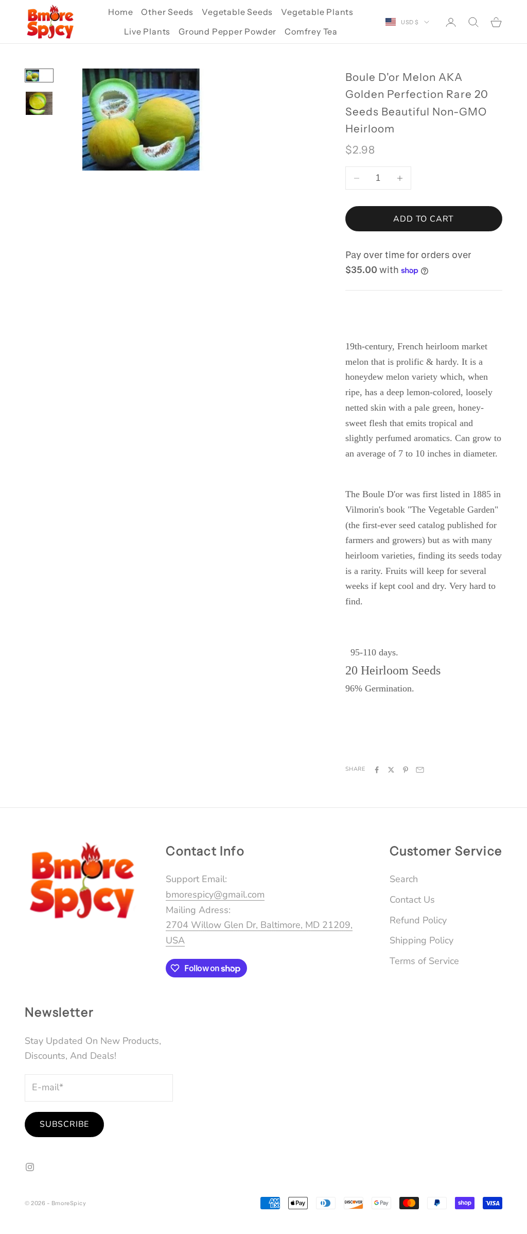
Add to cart (423, 219)
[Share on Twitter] (391, 770)
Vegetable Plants (317, 12)
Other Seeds (167, 12)
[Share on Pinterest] (405, 770)
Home (120, 12)
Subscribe (64, 1124)
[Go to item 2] (39, 103)
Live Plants (147, 31)
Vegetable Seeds (237, 12)
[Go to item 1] (39, 75)
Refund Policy (418, 920)
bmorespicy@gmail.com (215, 894)
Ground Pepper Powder (227, 31)
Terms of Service (424, 961)
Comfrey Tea (311, 31)
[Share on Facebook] (377, 770)
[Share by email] (420, 770)
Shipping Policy (421, 940)
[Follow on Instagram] (30, 1167)
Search (404, 879)
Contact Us (412, 899)
